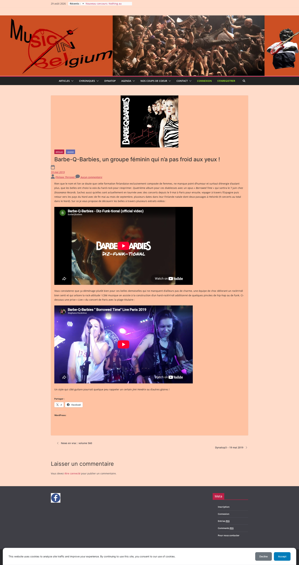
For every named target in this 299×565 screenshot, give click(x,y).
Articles (64, 80)
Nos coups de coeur (154, 80)
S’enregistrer (226, 80)
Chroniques (87, 80)
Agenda (126, 80)
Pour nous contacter (228, 535)
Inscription (223, 506)
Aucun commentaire (91, 177)
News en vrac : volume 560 (76, 443)
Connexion (204, 80)
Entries (224, 521)
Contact (182, 80)
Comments (226, 528)
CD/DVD (70, 152)
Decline (263, 556)
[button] (72, 80)
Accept (282, 556)
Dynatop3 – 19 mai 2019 (229, 447)
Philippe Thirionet (65, 177)
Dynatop (110, 80)
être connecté (72, 473)
